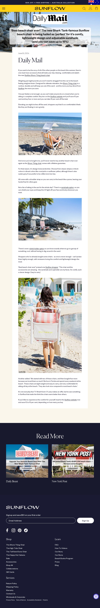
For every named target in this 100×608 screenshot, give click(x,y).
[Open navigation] (3, 8)
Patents (45, 600)
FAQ (56, 545)
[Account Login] (90, 8)
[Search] (84, 8)
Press (57, 562)
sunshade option (67, 187)
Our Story (59, 551)
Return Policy (11, 583)
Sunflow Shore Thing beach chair (37, 75)
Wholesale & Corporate (15, 597)
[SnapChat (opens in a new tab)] (26, 529)
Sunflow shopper (51, 267)
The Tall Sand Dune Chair (16, 551)
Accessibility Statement (34, 600)
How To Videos (61, 548)
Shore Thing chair (70, 83)
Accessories (11, 562)
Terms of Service (21, 600)
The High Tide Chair (14, 548)
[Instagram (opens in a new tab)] (13, 529)
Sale (8, 558)
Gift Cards (10, 572)
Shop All (9, 565)
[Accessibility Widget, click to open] (96, 596)
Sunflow (21, 88)
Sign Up (83, 520)
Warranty (9, 590)
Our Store (59, 555)
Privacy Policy (10, 600)
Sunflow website (56, 96)
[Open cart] (96, 8)
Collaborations (12, 568)
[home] (50, 8)
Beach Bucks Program (64, 558)
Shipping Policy (12, 587)
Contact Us (10, 593)
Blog (57, 565)
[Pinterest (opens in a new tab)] (19, 529)
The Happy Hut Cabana (15, 555)
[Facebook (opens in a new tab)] (7, 529)
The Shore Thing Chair (15, 545)
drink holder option (37, 249)
